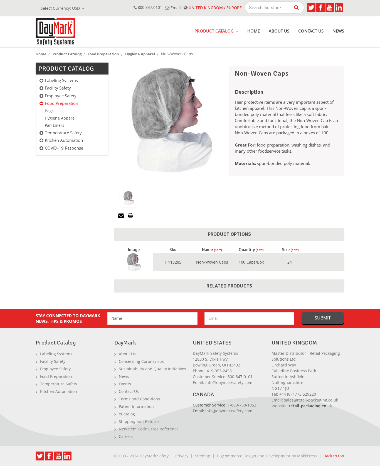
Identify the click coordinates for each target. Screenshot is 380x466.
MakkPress (307, 455)
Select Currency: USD (61, 8)
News (338, 31)
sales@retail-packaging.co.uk (311, 400)
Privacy (181, 455)
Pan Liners (54, 125)
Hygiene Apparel (60, 118)
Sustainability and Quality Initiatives (152, 368)
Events (125, 383)
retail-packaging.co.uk (310, 406)
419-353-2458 (219, 370)
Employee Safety (61, 95)
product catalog (214, 31)
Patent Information (136, 406)
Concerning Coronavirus (141, 361)
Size (286, 249)
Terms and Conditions (139, 398)
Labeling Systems (61, 80)
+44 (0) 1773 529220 (297, 394)
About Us (279, 31)
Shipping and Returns (139, 421)
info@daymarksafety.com (228, 382)
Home (253, 31)
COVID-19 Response (64, 148)
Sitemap (202, 455)
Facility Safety (58, 88)
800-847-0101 (240, 376)
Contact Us (311, 31)
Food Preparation (61, 103)
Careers (126, 436)
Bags (49, 110)
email (175, 7)
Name (207, 249)
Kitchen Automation (64, 140)
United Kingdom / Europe (214, 7)
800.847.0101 (149, 7)
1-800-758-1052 (242, 405)
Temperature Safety (63, 132)
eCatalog (127, 414)
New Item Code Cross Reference (149, 429)
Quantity (247, 249)
